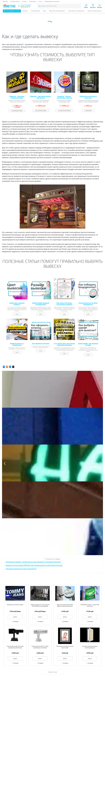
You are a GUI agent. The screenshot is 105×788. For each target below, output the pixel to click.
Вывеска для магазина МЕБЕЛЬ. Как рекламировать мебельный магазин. (34, 565)
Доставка (5, 1)
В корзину (16, 621)
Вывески (25, 11)
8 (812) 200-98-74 (25, 7)
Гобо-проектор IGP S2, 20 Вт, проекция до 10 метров (40, 647)
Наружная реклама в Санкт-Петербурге (21, 569)
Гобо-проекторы (35, 11)
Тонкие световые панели (94, 11)
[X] (13, 367)
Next (100, 463)
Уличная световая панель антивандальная (89, 647)
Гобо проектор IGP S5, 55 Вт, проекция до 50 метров (15, 647)
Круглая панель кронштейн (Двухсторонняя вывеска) (65, 605)
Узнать (17, 314)
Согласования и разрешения (76, 11)
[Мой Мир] (10, 367)
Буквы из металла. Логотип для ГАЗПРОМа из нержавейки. (40, 605)
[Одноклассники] (7, 367)
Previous (5, 463)
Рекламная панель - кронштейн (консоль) (90, 605)
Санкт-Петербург (26, 5)
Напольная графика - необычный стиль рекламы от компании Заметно (33, 562)
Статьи (40, 1)
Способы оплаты (15, 1)
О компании (32, 1)
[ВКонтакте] (4, 367)
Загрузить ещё (52, 672)
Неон (44, 11)
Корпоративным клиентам (52, 1)
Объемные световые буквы (57, 11)
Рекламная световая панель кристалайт (65, 647)
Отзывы (24, 1)
